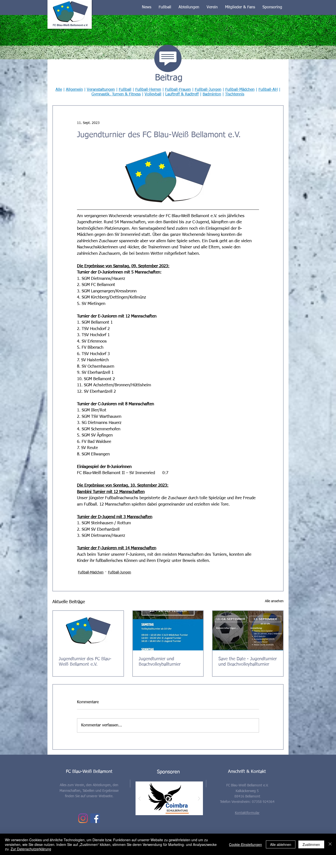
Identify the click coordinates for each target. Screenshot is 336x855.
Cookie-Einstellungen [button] (245, 844)
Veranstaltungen (101, 90)
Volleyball (153, 94)
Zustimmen (311, 844)
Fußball (125, 90)
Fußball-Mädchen (240, 90)
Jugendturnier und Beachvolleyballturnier (160, 662)
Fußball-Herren (148, 90)
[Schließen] (330, 844)
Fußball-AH (268, 90)
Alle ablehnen (280, 844)
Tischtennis (234, 94)
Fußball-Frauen (178, 90)
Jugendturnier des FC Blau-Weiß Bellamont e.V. (85, 662)
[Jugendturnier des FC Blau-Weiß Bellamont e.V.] (88, 630)
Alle (59, 90)
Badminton (212, 94)
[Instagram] (83, 818)
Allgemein (74, 90)
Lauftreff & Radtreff (182, 94)
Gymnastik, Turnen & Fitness (116, 94)
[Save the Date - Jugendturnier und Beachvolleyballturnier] (248, 630)
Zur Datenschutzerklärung (31, 848)
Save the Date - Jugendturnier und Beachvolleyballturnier (247, 662)
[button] (146, 7)
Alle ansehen (274, 601)
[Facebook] (95, 818)
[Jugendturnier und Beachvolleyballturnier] (168, 630)
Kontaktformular (247, 813)
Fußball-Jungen (208, 90)
